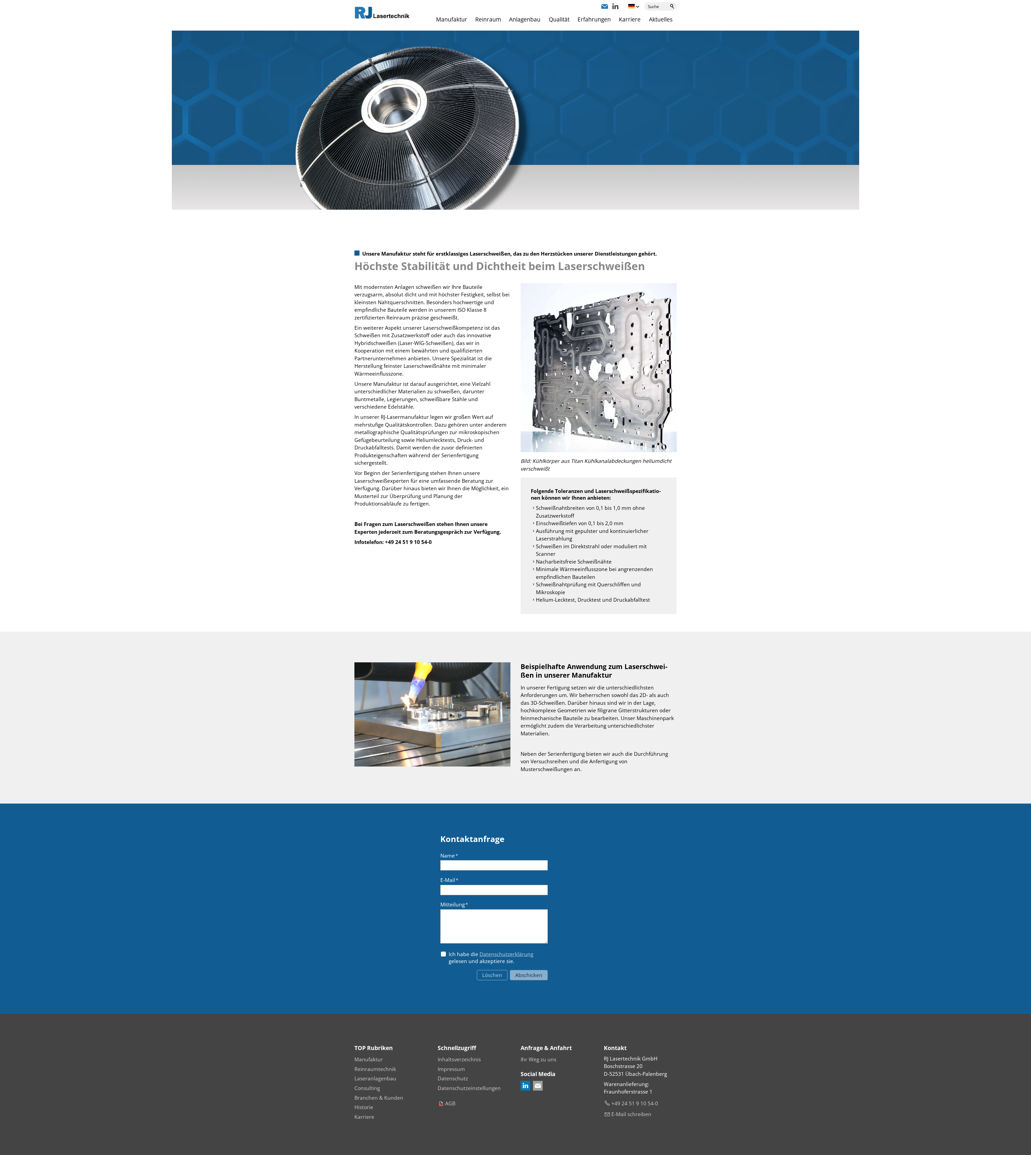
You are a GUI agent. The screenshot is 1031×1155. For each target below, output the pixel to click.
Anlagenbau (524, 19)
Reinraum (488, 19)
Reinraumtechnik (375, 1069)
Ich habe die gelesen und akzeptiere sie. (491, 958)
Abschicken (528, 975)
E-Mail (449, 880)
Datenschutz (453, 1078)
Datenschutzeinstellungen (469, 1088)
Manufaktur (451, 19)
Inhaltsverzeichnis (459, 1059)
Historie (363, 1107)
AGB (450, 1103)
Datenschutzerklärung (506, 954)
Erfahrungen (594, 19)
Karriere (630, 19)
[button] (604, 6)
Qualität (559, 19)
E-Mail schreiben (631, 1114)
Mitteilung (454, 904)
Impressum (451, 1069)
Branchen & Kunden (378, 1097)
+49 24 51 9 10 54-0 (634, 1103)
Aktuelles (661, 19)
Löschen (492, 975)
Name (449, 855)
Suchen (672, 6)
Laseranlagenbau (375, 1078)
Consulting (367, 1088)
